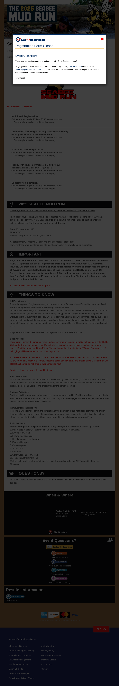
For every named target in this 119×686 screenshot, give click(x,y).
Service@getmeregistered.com (28, 69)
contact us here (75, 66)
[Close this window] (102, 39)
